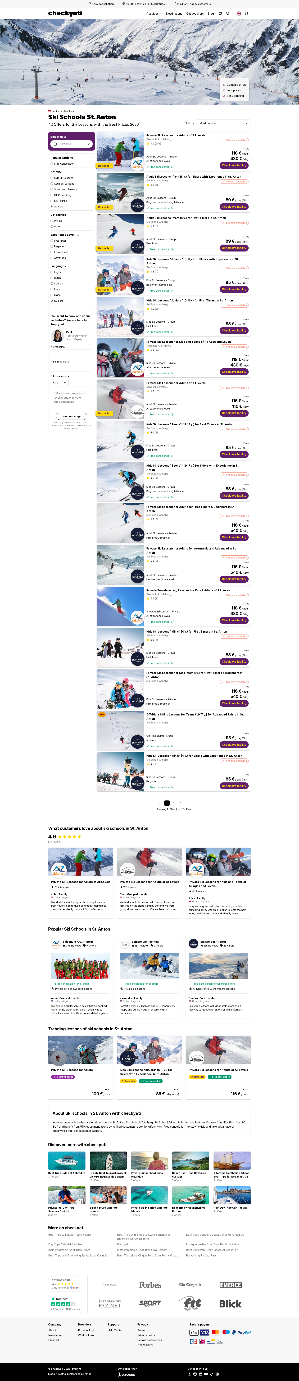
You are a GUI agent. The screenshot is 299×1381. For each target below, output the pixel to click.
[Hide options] (88, 144)
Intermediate (61, 252)
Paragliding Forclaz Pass (201, 1255)
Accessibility (145, 1345)
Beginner (59, 246)
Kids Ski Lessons (63, 177)
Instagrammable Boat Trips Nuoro (69, 1250)
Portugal (122, 1244)
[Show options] (246, 123)
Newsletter (55, 1335)
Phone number (60, 376)
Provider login (86, 1330)
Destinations (174, 13)
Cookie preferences (149, 1340)
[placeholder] (246, 13)
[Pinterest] (217, 1374)
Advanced (60, 257)
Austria (55, 111)
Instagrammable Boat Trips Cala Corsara (142, 1250)
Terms (141, 1330)
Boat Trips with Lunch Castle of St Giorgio (212, 1250)
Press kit (53, 1340)
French (58, 289)
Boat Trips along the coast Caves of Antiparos (215, 1234)
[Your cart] (220, 13)
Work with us (86, 1335)
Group (57, 226)
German (58, 283)
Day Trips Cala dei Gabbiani (65, 1244)
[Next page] (188, 803)
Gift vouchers (195, 13)
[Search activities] (227, 13)
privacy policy (71, 428)
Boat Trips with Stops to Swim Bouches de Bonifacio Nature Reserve (144, 1237)
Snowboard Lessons (66, 189)
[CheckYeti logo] (65, 13)
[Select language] (238, 13)
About (52, 1330)
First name (58, 346)
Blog (211, 13)
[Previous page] (160, 803)
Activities (152, 13)
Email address (60, 361)
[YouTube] (206, 1374)
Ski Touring (60, 200)
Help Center (115, 1330)
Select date (58, 136)
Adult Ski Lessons (64, 183)
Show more (57, 206)
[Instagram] (189, 1374)
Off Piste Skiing (62, 195)
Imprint (76, 1368)
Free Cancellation (64, 163)
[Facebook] (195, 1374)
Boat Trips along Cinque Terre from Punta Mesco (147, 1255)
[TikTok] (212, 1374)
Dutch (57, 277)
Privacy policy (146, 1335)
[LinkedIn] (200, 1374)
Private (58, 220)
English (58, 272)
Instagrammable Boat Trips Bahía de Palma (212, 1244)
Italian (57, 294)
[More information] (78, 235)
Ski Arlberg (69, 111)
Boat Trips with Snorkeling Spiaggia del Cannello (78, 1255)
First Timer (60, 240)
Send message (71, 416)
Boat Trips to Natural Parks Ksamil (69, 1234)
